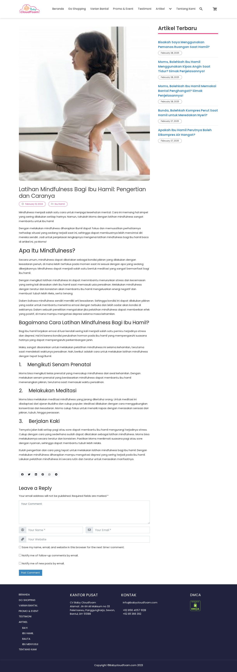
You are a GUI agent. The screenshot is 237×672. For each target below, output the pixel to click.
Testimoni (144, 9)
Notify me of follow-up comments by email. (50, 555)
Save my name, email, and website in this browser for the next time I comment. (73, 547)
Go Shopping (77, 9)
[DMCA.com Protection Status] (195, 605)
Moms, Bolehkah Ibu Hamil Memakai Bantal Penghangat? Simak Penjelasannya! (187, 91)
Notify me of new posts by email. (43, 563)
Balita (26, 639)
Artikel (160, 9)
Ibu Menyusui (30, 644)
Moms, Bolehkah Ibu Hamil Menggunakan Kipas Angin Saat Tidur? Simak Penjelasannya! (184, 66)
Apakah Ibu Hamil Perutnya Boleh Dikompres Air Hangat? (185, 132)
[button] (170, 9)
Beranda (58, 9)
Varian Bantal (99, 9)
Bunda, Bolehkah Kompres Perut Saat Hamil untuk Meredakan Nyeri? (188, 112)
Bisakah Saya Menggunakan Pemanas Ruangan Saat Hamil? (184, 44)
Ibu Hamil (60, 203)
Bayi (25, 628)
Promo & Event (123, 9)
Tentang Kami (185, 9)
